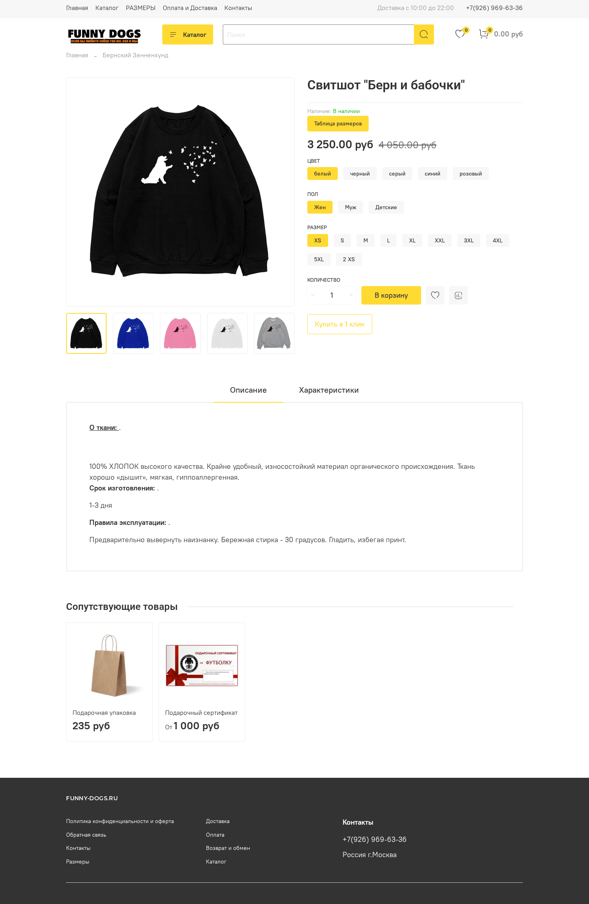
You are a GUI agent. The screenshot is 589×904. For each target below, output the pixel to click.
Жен (320, 207)
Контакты (238, 8)
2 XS (349, 259)
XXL (440, 240)
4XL (497, 240)
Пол (312, 194)
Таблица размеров (338, 123)
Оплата (215, 834)
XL (412, 240)
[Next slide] (281, 192)
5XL (319, 259)
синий (432, 173)
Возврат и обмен (228, 848)
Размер (317, 227)
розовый (471, 173)
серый (397, 173)
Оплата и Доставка (190, 8)
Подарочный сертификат (201, 712)
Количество (323, 280)
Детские (386, 207)
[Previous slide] (79, 192)
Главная (77, 8)
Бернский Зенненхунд (135, 55)
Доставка (218, 821)
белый (322, 173)
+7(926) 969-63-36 (494, 8)
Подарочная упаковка (104, 712)
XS (317, 240)
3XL (469, 240)
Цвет (313, 161)
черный (360, 173)
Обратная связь (86, 834)
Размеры (77, 861)
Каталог (107, 8)
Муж (350, 207)
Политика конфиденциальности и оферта (120, 821)
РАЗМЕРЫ (140, 8)
